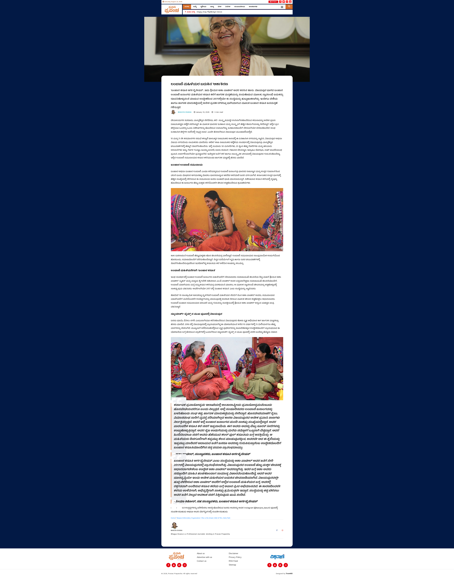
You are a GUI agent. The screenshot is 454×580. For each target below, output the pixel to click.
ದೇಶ (219, 6)
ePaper (274, 2)
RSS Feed (233, 561)
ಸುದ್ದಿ (194, 6)
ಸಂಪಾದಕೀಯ (239, 6)
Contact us (201, 561)
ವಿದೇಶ (227, 6)
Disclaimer (233, 553)
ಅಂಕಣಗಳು (253, 6)
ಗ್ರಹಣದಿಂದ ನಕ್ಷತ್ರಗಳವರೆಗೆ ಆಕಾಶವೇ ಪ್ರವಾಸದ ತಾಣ (214, 12)
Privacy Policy (235, 557)
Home (187, 6)
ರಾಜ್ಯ (212, 6)
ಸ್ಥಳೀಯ (203, 6)
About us (201, 553)
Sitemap (232, 565)
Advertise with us (204, 557)
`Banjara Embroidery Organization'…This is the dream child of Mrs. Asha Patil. (203, 518)
